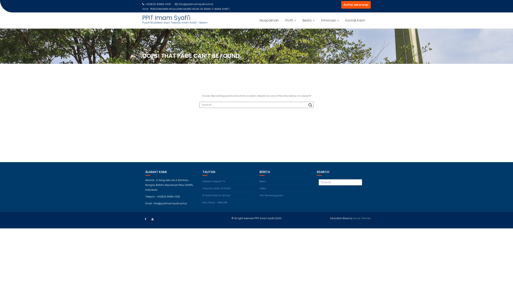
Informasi (328, 20)
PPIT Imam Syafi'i (166, 17)
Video (263, 188)
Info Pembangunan (271, 195)
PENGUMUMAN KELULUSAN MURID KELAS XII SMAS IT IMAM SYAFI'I (189, 9)
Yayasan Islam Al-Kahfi (216, 188)
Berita (307, 20)
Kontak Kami (355, 20)
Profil (289, 20)
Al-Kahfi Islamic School (216, 195)
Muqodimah (269, 20)
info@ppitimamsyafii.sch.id (196, 4)
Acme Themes (362, 218)
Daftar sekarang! (356, 5)
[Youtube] (152, 219)
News (263, 181)
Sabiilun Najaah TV (213, 181)
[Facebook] (145, 219)
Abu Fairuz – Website (214, 202)
